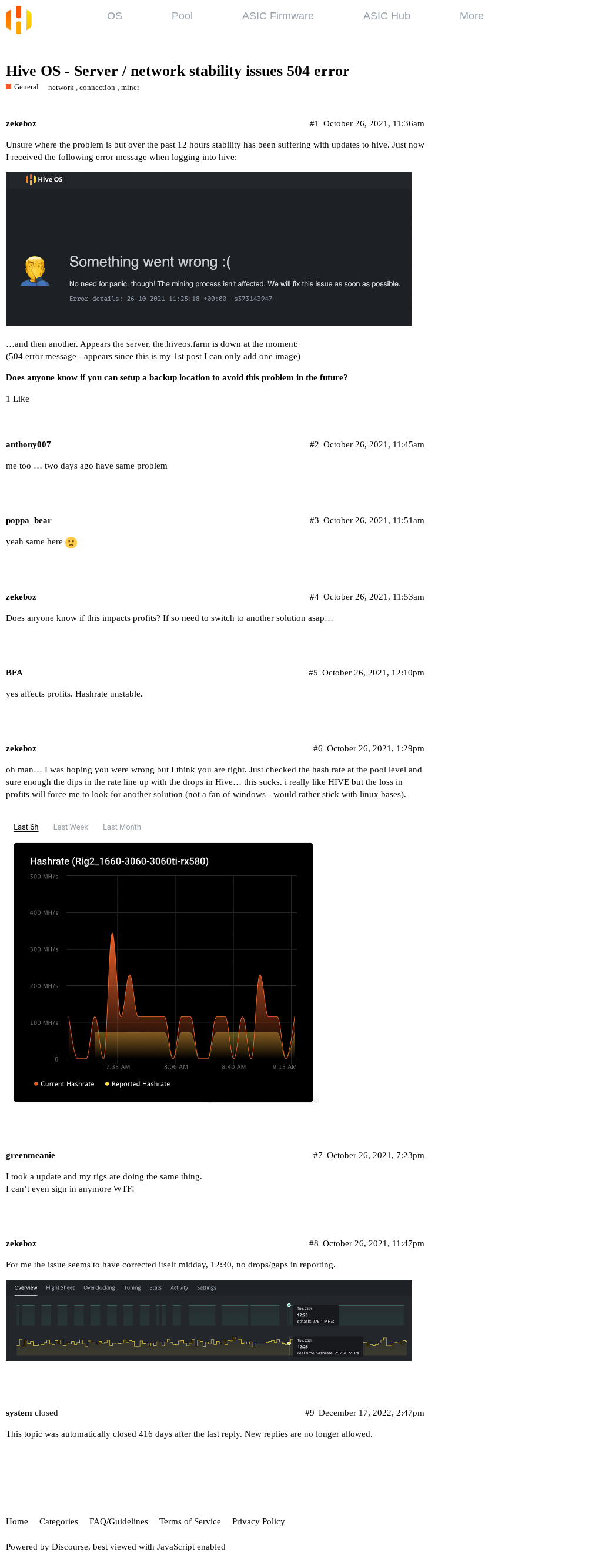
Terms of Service (190, 1521)
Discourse (70, 1546)
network (61, 87)
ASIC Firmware (278, 16)
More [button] (472, 16)
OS (114, 16)
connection (97, 87)
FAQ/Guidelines (118, 1521)
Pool (182, 16)
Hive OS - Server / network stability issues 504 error (178, 70)
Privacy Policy (258, 1521)
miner (130, 87)
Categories (58, 1521)
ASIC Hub (386, 16)
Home (17, 1521)
